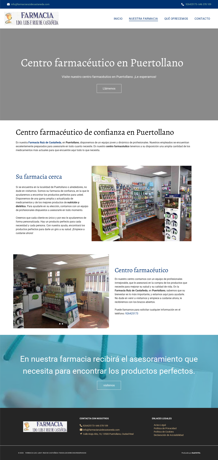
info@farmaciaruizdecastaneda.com (30, 4)
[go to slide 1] (59, 323)
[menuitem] (118, 18)
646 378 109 (204, 4)
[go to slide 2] (62, 323)
